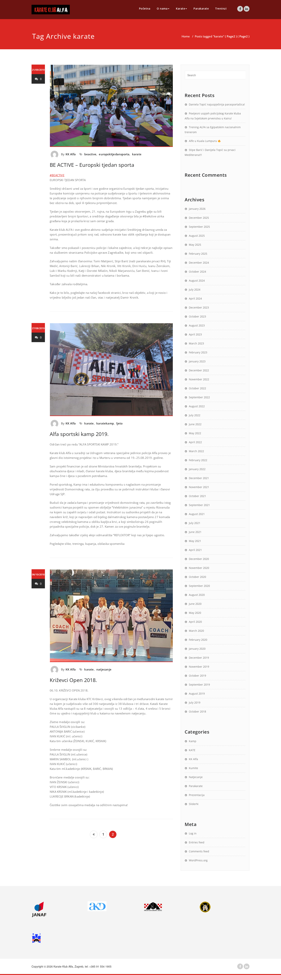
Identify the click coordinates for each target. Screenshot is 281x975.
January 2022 (197, 469)
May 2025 (195, 244)
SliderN (193, 804)
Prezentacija (197, 795)
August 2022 (197, 406)
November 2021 (199, 487)
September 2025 (199, 226)
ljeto (119, 423)
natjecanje (103, 669)
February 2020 (198, 639)
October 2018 (197, 711)
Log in (193, 833)
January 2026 (197, 209)
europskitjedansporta (114, 154)
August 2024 (197, 280)
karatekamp (105, 423)
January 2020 (197, 648)
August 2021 (197, 514)
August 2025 (197, 235)
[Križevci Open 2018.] (111, 615)
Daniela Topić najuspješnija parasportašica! (217, 104)
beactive (90, 154)
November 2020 (199, 568)
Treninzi (221, 8)
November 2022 (199, 379)
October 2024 (197, 271)
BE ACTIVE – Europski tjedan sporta (92, 164)
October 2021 (197, 496)
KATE (192, 750)
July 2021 (194, 523)
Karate (180, 8)
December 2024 (199, 262)
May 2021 (195, 541)
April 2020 (195, 622)
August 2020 (197, 595)
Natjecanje (196, 777)
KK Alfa (71, 154)
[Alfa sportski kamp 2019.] (111, 369)
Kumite (193, 768)
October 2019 (197, 675)
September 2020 (199, 586)
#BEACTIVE (57, 175)
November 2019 (199, 666)
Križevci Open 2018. (73, 679)
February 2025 (198, 253)
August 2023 (197, 325)
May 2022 (195, 433)
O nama (162, 8)
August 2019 (197, 693)
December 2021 (199, 478)
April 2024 (195, 298)
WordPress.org (198, 860)
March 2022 (196, 451)
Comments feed (199, 851)
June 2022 (195, 424)
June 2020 (195, 604)
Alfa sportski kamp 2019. (79, 433)
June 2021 (195, 532)
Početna (144, 8)
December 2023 (199, 307)
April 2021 (195, 550)
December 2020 (199, 559)
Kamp (192, 741)
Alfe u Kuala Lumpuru (203, 141)
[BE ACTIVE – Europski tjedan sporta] (111, 106)
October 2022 (197, 388)
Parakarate (201, 8)
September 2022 (199, 397)
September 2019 (199, 684)
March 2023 (196, 343)
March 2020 (196, 630)
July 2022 (194, 415)
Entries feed (196, 842)
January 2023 (197, 361)
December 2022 (199, 370)
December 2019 (199, 657)
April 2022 (195, 442)
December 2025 (199, 217)
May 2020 (195, 613)
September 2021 (199, 505)
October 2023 (197, 316)
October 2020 (197, 577)
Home (186, 36)
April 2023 (195, 334)
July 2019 (194, 702)
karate (136, 154)
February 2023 (198, 352)
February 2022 (198, 460)
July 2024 (194, 289)
